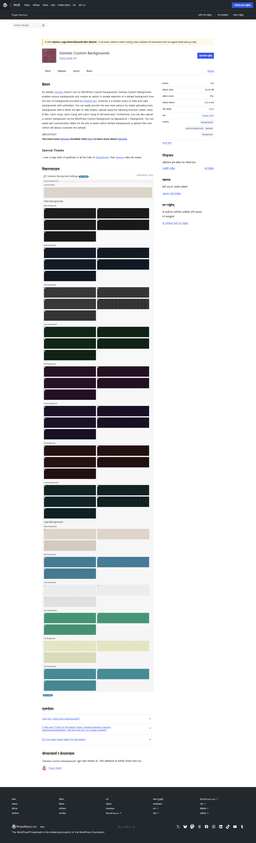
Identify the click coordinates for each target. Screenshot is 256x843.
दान (155, 808)
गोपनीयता (15, 813)
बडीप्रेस (204, 813)
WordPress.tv (114, 813)
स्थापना (76, 71)
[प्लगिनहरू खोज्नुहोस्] (43, 25)
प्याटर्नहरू (62, 813)
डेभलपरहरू (110, 808)
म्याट (203, 804)
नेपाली (42, 827)
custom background (194, 128)
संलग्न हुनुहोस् (158, 799)
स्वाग (156, 813)
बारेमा (14, 799)
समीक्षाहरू (62, 71)
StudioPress (90, 100)
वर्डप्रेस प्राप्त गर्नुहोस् (242, 5)
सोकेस (61, 799)
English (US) (208, 115)
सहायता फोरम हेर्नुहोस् (171, 193)
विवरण (48, 71)
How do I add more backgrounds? (61, 718)
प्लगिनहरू (62, 808)
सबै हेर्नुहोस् (209, 168)
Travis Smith (66, 58)
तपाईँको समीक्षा (168, 168)
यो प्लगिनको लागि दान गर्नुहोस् (175, 223)
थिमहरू (61, 804)
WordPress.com (209, 799)
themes (120, 157)
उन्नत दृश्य (166, 142)
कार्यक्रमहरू (157, 804)
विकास (89, 71)
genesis (209, 128)
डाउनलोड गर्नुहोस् (205, 55)
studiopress (207, 134)
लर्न (107, 799)
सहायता (210, 71)
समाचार (14, 804)
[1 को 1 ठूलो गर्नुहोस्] (149, 178)
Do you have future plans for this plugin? (64, 739)
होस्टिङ (14, 808)
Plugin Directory (20, 15)
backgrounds (207, 122)
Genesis (59, 92)
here (90, 138)
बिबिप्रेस (204, 808)
